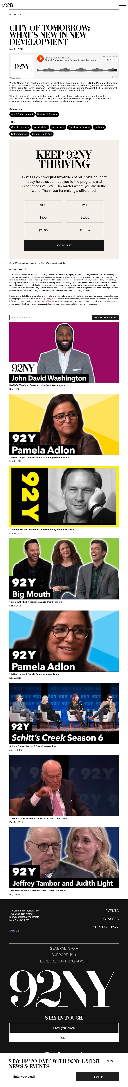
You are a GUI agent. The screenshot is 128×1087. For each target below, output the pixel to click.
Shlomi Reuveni (19, 134)
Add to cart (63, 245)
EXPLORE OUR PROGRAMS (62, 961)
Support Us (62, 955)
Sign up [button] (64, 1038)
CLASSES (111, 919)
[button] (64, 15)
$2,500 (43, 230)
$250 (84, 205)
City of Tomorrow (20, 127)
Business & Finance (47, 114)
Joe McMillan (40, 127)
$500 (43, 217)
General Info (62, 949)
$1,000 (84, 217)
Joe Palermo (58, 127)
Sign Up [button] (97, 1077)
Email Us (14, 931)
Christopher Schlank (79, 127)
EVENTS (112, 911)
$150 (43, 205)
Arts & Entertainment (22, 114)
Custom (85, 230)
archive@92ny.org (46, 301)
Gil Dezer (99, 127)
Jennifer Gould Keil (42, 134)
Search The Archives (105, 318)
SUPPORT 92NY (106, 927)
